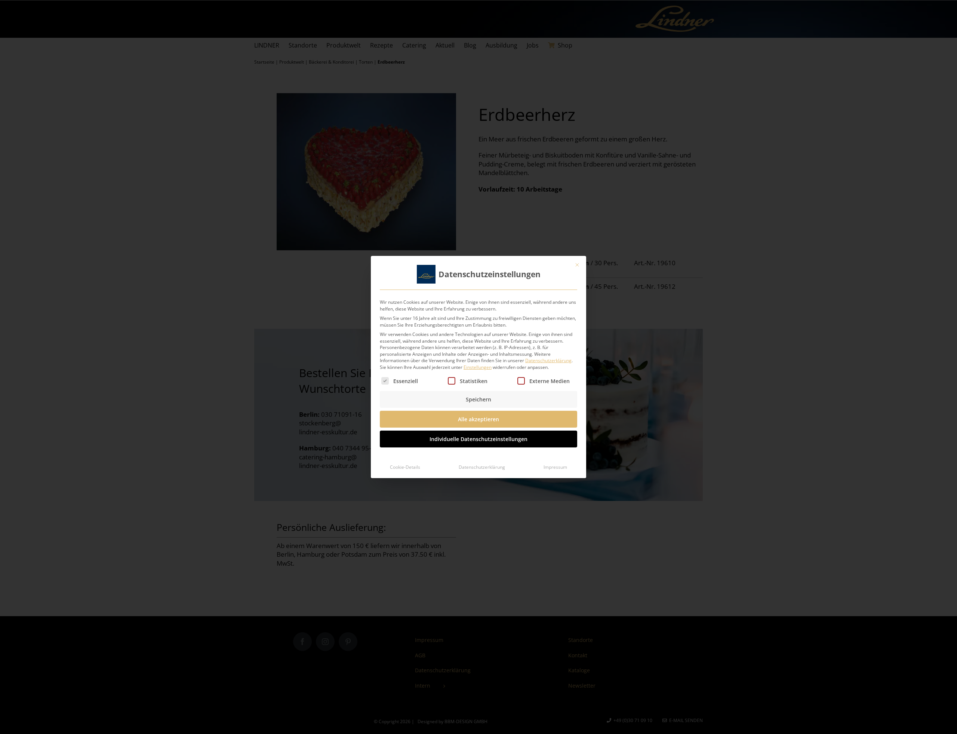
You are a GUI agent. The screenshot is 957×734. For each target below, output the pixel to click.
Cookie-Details (405, 467)
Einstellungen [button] (478, 367)
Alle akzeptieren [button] (478, 419)
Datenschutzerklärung (548, 360)
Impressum (555, 467)
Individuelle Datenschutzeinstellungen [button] (478, 439)
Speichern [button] (478, 399)
